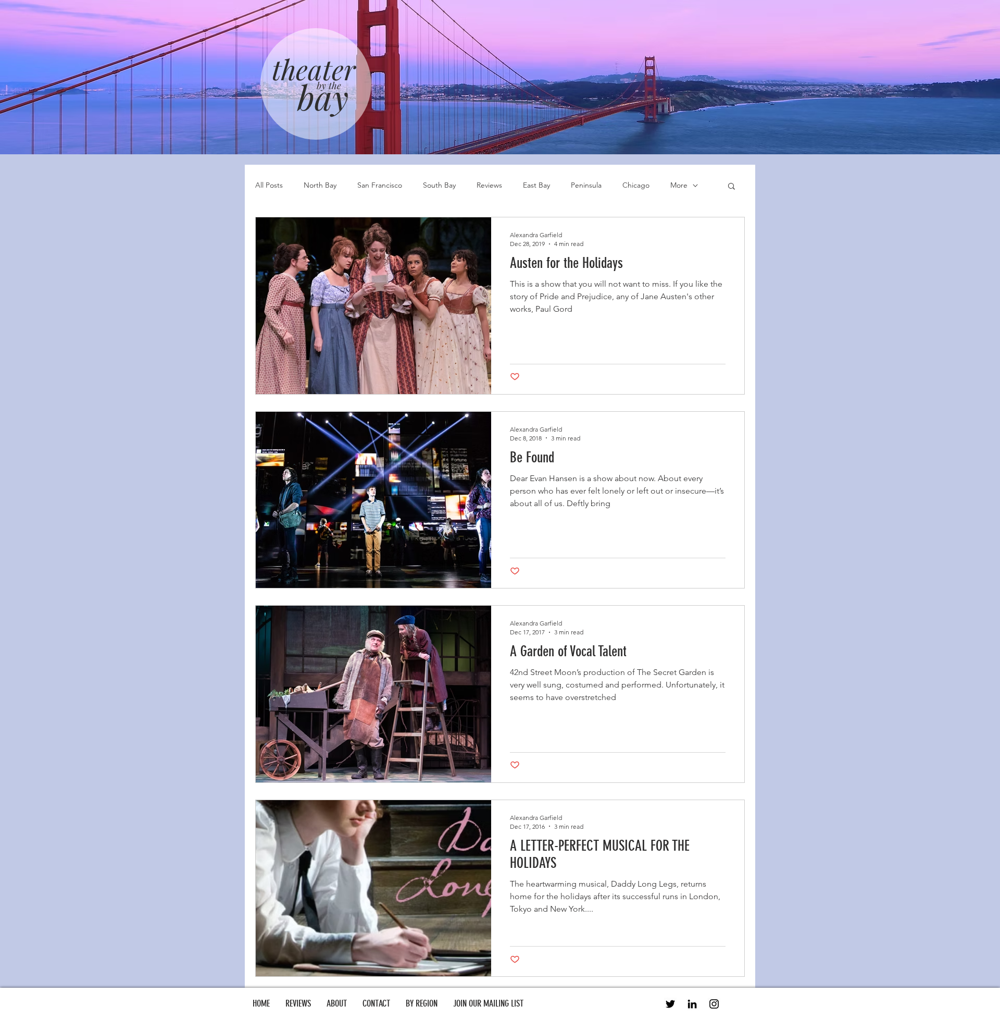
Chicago (635, 185)
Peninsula (586, 185)
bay (322, 96)
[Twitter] (670, 1004)
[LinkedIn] (692, 1004)
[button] (731, 186)
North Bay (320, 185)
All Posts (269, 185)
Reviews (489, 185)
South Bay (439, 185)
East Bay (536, 185)
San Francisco (379, 185)
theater (314, 69)
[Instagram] (714, 1004)
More (679, 185)
